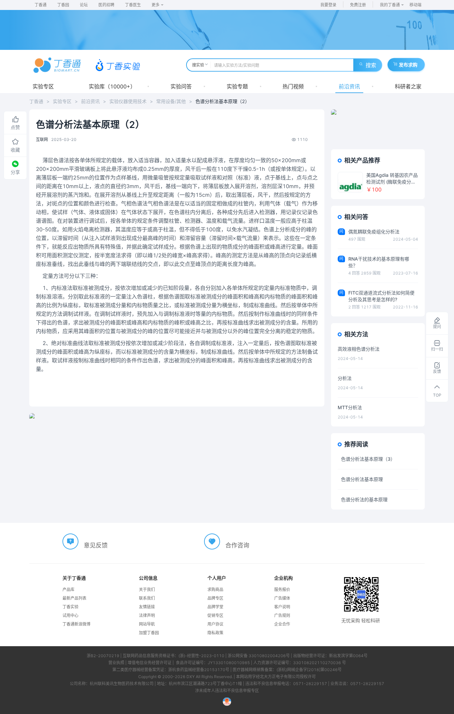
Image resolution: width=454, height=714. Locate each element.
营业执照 (116, 662)
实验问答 (181, 86)
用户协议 (215, 624)
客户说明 (282, 606)
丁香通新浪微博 (76, 624)
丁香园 (63, 4)
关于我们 (147, 589)
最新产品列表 (74, 598)
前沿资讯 (349, 86)
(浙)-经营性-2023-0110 (201, 655)
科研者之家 (408, 86)
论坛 (84, 4)
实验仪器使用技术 (128, 101)
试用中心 (70, 615)
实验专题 (237, 86)
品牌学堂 (215, 606)
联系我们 (147, 598)
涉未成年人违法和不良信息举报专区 (227, 690)
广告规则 (282, 615)
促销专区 (215, 615)
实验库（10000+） (112, 86)
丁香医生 (133, 4)
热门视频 (293, 86)
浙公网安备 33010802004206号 (259, 655)
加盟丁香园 (149, 632)
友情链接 (147, 606)
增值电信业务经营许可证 (149, 662)
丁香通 (41, 4)
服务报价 (282, 589)
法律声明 (147, 615)
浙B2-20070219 (103, 655)
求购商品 (215, 589)
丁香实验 (70, 606)
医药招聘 (106, 4)
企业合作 (282, 624)
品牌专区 (215, 598)
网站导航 (147, 624)
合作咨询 (237, 545)
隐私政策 (215, 632)
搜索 (371, 65)
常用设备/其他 (171, 101)
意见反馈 (96, 545)
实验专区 (43, 86)
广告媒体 (282, 598)
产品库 (68, 589)
